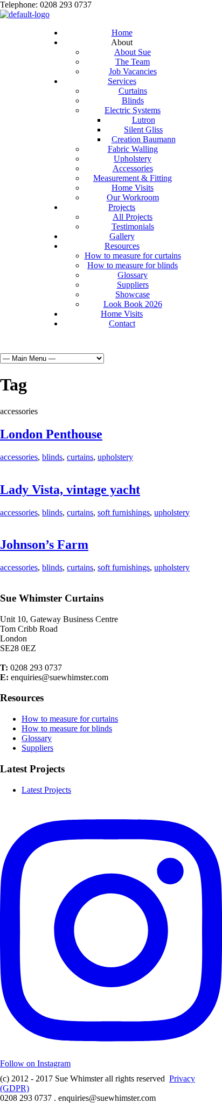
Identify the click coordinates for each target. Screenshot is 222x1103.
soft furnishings (124, 512)
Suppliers (133, 284)
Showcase (132, 294)
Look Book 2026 (132, 304)
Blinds (133, 100)
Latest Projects (46, 789)
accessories (19, 457)
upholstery (115, 457)
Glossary (132, 275)
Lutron (143, 119)
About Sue (132, 52)
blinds (52, 457)
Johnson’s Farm (44, 544)
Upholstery (132, 158)
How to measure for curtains (133, 255)
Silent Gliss (143, 129)
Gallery (122, 236)
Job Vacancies (133, 71)
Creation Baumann (144, 139)
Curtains (133, 90)
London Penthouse (51, 434)
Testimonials (133, 226)
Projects (121, 207)
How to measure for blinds (132, 265)
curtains (80, 457)
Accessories (133, 168)
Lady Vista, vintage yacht (70, 490)
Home (122, 32)
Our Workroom (133, 197)
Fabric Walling (133, 148)
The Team (132, 61)
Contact (122, 323)
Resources (122, 245)
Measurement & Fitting (132, 178)
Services (122, 81)
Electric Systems (133, 110)
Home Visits (133, 187)
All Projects (132, 216)
